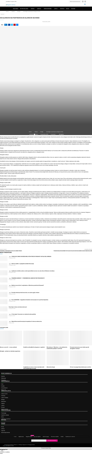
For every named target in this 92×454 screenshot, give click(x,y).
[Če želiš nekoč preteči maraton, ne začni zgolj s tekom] (4, 294)
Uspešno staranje (5, 415)
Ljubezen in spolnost (5, 418)
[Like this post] (6, 25)
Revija (67, 8)
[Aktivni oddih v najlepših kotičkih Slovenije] (4, 265)
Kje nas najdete (37, 436)
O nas (15, 436)
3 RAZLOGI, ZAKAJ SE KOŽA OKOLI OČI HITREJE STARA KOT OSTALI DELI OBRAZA (31, 256)
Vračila (62, 436)
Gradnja (2, 386)
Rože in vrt (3, 389)
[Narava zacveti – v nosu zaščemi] (11, 338)
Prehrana (3, 395)
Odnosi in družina (47, 8)
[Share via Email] (17, 25)
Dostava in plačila (55, 436)
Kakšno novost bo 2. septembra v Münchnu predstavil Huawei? (28, 285)
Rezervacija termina (5, 432)
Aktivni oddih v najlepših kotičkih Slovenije (23, 263)
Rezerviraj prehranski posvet (75, 1)
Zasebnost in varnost (70, 436)
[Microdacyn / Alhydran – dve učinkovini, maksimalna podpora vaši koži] (58, 338)
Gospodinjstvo (4, 387)
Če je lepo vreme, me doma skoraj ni (18, 307)
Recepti (3, 407)
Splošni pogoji (46, 436)
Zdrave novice (4, 393)
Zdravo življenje (4, 397)
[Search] (85, 8)
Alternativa (3, 401)
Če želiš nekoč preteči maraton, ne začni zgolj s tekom (25, 292)
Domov (7, 11)
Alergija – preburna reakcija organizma (10, 351)
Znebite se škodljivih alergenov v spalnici (34, 347)
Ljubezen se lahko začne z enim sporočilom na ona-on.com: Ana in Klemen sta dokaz (33, 271)
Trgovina (73, 8)
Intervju (62, 8)
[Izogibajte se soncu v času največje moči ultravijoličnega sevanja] (34, 357)
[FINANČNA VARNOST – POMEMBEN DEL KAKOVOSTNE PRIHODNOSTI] (4, 279)
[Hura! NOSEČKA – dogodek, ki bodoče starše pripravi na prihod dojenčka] (4, 301)
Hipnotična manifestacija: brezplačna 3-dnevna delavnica (27, 321)
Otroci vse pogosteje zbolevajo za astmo (80, 367)
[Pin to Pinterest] (14, 25)
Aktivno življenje (24, 8)
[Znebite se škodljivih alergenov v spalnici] (34, 338)
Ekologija (3, 422)
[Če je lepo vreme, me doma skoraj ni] (4, 308)
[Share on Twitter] (12, 25)
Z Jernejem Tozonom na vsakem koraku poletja (24, 314)
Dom (2, 384)
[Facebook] (83, 1)
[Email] (85, 1)
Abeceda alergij (51, 367)
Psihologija (3, 413)
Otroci (2, 416)
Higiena (3, 403)
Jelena (36, 134)
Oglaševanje (21, 436)
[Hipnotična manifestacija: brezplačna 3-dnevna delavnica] (4, 323)
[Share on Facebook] (9, 25)
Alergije (18, 11)
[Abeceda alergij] (58, 357)
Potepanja (3, 380)
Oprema (3, 376)
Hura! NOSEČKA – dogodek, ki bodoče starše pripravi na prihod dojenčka (30, 299)
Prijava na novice (52, 440)
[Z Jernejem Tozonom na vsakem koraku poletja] (4, 316)
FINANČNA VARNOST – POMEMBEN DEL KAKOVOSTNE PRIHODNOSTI (28, 278)
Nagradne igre (29, 436)
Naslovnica (15, 8)
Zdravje (39, 8)
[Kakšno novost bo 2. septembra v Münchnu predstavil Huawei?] (4, 287)
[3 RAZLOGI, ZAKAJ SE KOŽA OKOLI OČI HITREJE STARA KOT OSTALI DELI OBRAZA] (4, 258)
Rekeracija (3, 378)
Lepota (55, 8)
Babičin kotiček (4, 409)
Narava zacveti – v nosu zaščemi (8, 347)
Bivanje (32, 8)
